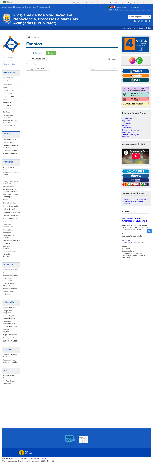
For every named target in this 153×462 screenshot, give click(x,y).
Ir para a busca (32, 7)
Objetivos (6, 112)
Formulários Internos (11, 215)
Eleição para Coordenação (8, 279)
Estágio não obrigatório (7, 312)
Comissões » (8, 90)
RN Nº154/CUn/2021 (10, 341)
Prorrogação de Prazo (11, 240)
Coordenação (8, 93)
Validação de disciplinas (7, 255)
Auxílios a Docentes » (11, 270)
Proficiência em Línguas (8, 236)
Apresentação (8, 78)
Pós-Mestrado (8, 142)
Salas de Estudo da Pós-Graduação (10, 356)
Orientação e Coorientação (8, 226)
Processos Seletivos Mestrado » (10, 146)
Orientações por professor (9, 284)
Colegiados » (8, 87)
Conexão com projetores (8, 293)
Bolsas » (6, 200)
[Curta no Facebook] (135, 21)
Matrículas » (7, 221)
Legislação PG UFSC (10, 326)
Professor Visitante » (10, 154)
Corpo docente (8, 96)
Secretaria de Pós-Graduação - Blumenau (134, 219)
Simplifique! (77, 3)
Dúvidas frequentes (10, 151)
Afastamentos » (9, 178)
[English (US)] (111, 7)
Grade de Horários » (10, 218)
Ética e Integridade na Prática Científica (11, 317)
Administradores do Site (142, 28)
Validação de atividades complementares (9, 249)
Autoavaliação (8, 84)
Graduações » (8, 61)
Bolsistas (125, 125)
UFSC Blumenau (9, 57)
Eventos (36, 37)
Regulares (126, 121)
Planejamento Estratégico (8, 116)
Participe (102, 3)
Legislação (132, 3)
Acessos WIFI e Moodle (8, 168)
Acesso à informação (117, 3)
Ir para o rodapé (44, 7)
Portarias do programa (7, 330)
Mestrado (127, 123)
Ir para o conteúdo (8, 7)
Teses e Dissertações (130, 134)
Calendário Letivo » (10, 203)
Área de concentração (11, 81)
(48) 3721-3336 (127, 242)
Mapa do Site (113, 9)
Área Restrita (126, 28)
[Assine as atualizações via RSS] (149, 21)
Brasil (9, 2)
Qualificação (7, 243)
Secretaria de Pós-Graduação (9, 121)
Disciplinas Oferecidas (130, 130)
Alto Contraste (134, 7)
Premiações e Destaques (8, 231)
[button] (104, 68)
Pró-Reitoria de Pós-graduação (10, 382)
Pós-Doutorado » (9, 139)
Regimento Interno (10, 335)
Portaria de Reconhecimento (9, 322)
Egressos (125, 137)
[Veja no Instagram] (146, 21)
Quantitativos (127, 118)
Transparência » (9, 125)
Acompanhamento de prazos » (11, 173)
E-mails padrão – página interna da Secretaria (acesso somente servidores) (135, 201)
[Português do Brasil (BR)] (109, 7)
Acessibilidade (122, 7)
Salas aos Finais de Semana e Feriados (10, 361)
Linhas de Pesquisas (10, 109)
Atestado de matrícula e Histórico (11, 182)
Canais (142, 3)
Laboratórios (8, 106)
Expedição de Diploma (11, 212)
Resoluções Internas (10, 338)
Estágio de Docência (10, 209)
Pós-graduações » (9, 64)
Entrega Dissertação (10, 206)
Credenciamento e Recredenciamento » (10, 274)
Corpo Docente (128, 132)
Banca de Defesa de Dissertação (10, 195)
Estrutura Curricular (10, 99)
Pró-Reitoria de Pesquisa (8, 377)
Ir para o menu (21, 7)
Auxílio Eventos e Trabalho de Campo (10, 190)
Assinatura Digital (9, 186)
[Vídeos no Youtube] (142, 21)
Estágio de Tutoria (9, 307)
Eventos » (7, 102)
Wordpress (43, 458)
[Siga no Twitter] (139, 21)
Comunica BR (91, 3)
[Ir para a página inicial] (28, 37)
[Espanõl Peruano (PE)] (114, 7)
